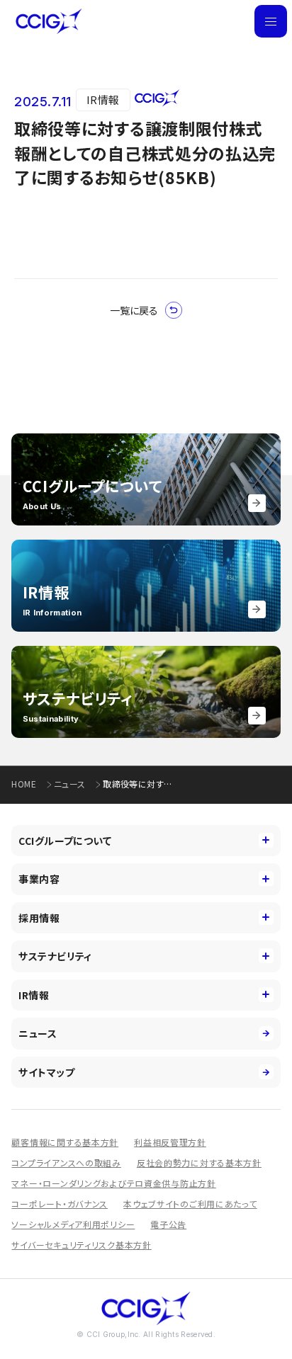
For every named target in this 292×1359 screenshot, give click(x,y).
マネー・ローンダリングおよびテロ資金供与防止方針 (113, 1183)
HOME (23, 784)
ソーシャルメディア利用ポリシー (73, 1224)
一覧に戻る (134, 310)
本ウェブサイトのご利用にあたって (190, 1204)
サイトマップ (46, 1072)
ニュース (69, 784)
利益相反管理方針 (170, 1142)
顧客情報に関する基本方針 (64, 1142)
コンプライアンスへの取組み (65, 1162)
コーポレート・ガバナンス (59, 1204)
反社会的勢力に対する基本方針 (199, 1162)
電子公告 (168, 1224)
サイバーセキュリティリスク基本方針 (81, 1245)
